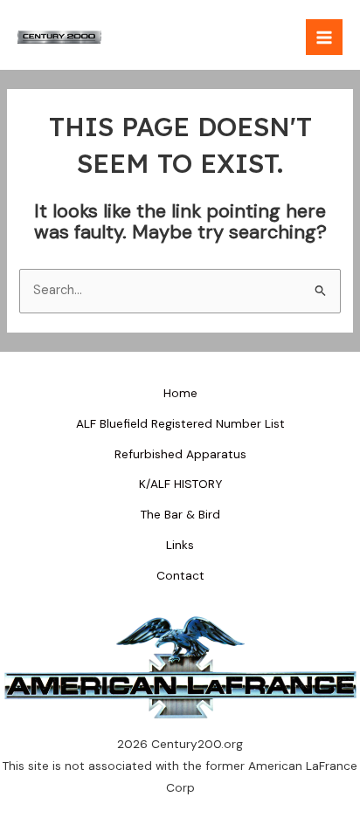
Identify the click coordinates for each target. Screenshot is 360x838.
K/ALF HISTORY (180, 483)
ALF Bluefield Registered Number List (180, 423)
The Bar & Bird (180, 514)
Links (180, 545)
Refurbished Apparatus (180, 454)
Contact (180, 575)
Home (180, 393)
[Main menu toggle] (324, 37)
